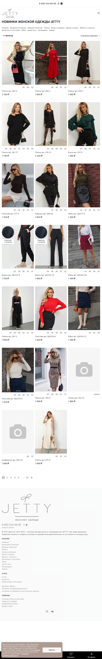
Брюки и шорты (8, 554)
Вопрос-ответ (7, 606)
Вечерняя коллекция (10, 545)
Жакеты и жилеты (9, 557)
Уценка (4, 569)
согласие (37, 650)
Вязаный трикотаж (9, 547)
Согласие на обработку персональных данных (20, 591)
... (22, 477)
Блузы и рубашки (9, 552)
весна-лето (6, 564)
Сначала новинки (89, 35)
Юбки (4, 562)
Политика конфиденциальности (14, 589)
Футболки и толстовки (11, 559)
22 (27, 477)
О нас (4, 577)
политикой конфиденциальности (15, 654)
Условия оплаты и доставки (13, 599)
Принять (52, 650)
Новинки (5, 542)
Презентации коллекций (12, 582)
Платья (4, 549)
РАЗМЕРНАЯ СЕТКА (10, 604)
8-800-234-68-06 (47, 3)
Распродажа (7, 567)
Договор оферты (8, 586)
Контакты (5, 579)
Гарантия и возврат (9, 601)
